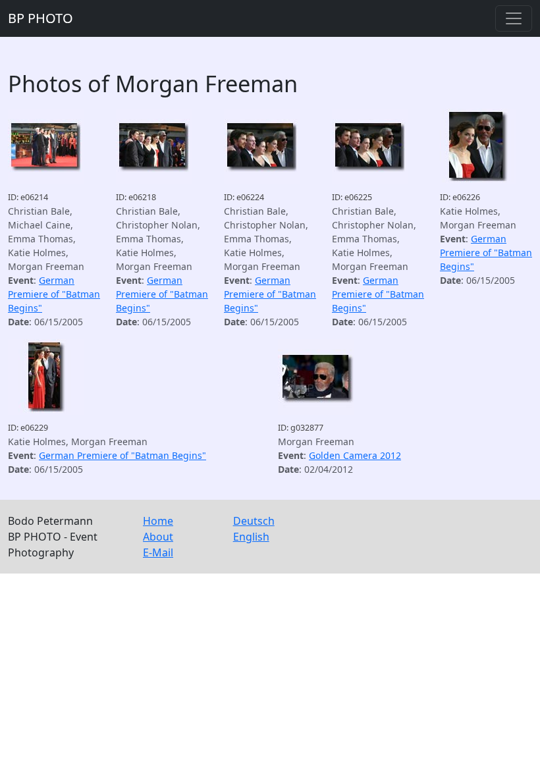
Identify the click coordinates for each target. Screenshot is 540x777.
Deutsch (254, 521)
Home (158, 521)
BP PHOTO (40, 18)
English (251, 536)
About (158, 536)
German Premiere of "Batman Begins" (54, 294)
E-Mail (158, 552)
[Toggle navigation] (513, 18)
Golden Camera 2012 (355, 455)
